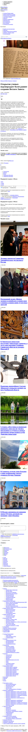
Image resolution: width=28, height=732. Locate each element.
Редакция (6, 163)
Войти (9, 38)
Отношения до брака (11, 650)
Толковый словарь (10, 663)
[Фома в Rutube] (5, 553)
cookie (15, 582)
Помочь (5, 7)
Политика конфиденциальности (10, 580)
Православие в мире (8, 665)
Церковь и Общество (8, 722)
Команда (5, 562)
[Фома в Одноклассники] (7, 548)
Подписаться (16, 573)
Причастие (8, 708)
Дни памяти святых (10, 604)
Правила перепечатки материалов (11, 581)
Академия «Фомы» (7, 17)
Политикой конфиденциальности (9, 198)
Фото (4, 679)
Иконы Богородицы (10, 609)
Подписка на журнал (8, 24)
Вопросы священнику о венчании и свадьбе (16, 692)
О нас (4, 557)
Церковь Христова (7, 719)
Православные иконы (8, 608)
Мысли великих (9, 664)
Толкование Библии (10, 597)
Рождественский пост (11, 684)
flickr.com (11, 160)
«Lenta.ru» (20, 128)
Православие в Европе (11, 672)
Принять (24, 730)
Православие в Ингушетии (12, 673)
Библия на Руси (9, 598)
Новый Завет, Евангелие (11, 589)
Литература (8, 656)
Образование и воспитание (9, 629)
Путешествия (6, 630)
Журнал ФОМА (4, 80)
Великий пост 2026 (10, 685)
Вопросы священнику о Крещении (14, 701)
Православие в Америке (11, 667)
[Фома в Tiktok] (5, 551)
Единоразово (5, 187)
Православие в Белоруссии (12, 669)
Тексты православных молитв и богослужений (14, 723)
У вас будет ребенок (10, 624)
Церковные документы (8, 721)
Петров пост (9, 687)
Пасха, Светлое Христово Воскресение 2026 (16, 602)
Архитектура (9, 654)
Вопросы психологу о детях (12, 625)
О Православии (9, 637)
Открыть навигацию (8, 1)
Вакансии (5, 563)
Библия (5, 172)
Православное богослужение (10, 31)
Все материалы (6, 21)
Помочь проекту (4, 193)
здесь (9, 191)
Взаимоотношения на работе (12, 652)
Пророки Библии (10, 594)
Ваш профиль (7, 3)
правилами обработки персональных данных (13, 576)
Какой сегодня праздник (9, 29)
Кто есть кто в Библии (11, 592)
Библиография (9, 599)
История (5, 638)
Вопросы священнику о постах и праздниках (16, 607)
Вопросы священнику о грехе (13, 696)
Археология (6, 171)
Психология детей (10, 620)
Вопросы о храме (10, 705)
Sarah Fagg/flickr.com (15, 78)
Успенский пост (9, 686)
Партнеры (5, 564)
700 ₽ (2, 181)
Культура (5, 653)
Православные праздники (9, 601)
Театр (7, 662)
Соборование (9, 713)
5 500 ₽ (2, 184)
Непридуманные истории (9, 14)
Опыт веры (8, 635)
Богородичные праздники (12, 605)
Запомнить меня (6, 540)
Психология (6, 645)
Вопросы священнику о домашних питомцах (16, 695)
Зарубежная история (10, 643)
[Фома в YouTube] (5, 552)
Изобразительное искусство (12, 659)
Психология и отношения (9, 15)
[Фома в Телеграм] (6, 550)
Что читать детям (10, 623)
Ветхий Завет (9, 591)
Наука (4, 173)
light (1, 93)
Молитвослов (6, 20)
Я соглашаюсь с (10, 195)
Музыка (8, 658)
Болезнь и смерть (10, 646)
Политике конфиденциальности (14, 730)
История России (10, 642)
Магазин (5, 558)
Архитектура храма (10, 615)
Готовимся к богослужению (9, 716)
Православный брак (10, 651)
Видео (4, 680)
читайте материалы (11, 154)
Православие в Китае (11, 675)
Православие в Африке (11, 668)
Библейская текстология (11, 593)
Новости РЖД (6, 631)
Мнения (5, 678)
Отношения (6, 626)
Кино (7, 661)
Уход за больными (10, 647)
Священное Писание (8, 175)
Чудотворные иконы (10, 613)
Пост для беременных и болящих (13, 689)
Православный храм (8, 614)
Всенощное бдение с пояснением (13, 718)
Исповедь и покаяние (11, 710)
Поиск (5, 4)
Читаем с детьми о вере (8, 32)
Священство (9, 714)
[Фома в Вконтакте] (6, 547)
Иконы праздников (10, 610)
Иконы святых (9, 612)
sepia (6, 93)
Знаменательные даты (11, 640)
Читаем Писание (10, 596)
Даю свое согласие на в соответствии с (12, 198)
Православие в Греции (11, 670)
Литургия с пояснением (11, 717)
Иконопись (8, 657)
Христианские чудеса (11, 636)
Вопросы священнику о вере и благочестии (16, 691)
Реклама (5, 559)
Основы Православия (8, 13)
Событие (14, 80)
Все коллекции (6, 33)
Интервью (5, 677)
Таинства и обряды (7, 706)
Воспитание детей (7, 618)
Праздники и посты (7, 683)
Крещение (8, 707)
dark (4, 93)
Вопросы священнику (8, 19)
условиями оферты (14, 195)
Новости (5, 18)
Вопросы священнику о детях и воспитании (16, 621)
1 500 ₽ (2, 183)
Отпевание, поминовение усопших (14, 711)
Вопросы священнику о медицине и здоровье (16, 703)
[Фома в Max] (4, 555)
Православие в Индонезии (12, 674)
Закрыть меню (4, 8)
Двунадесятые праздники (12, 603)
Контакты (5, 561)
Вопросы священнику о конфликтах (14, 700)
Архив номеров (7, 566)
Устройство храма (10, 616)
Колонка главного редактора (10, 628)
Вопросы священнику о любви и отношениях (16, 702)
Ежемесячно (13, 187)
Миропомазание (10, 712)
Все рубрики (6, 23)
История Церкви (10, 641)
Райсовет (5, 30)
